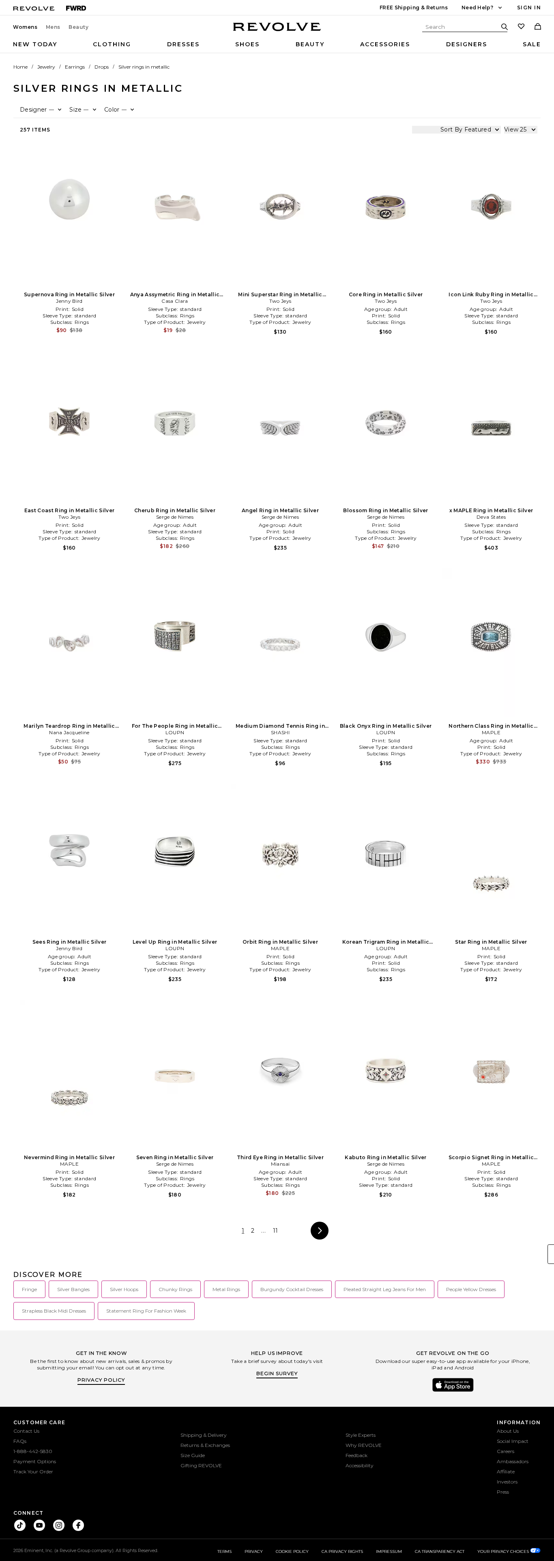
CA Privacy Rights (342, 1551)
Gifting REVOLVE (201, 1465)
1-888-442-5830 (32, 1451)
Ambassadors (512, 1461)
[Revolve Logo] (277, 31)
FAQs (19, 1441)
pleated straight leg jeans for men (385, 1289)
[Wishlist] (521, 27)
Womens (25, 27)
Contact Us (26, 1431)
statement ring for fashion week (146, 1311)
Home (20, 67)
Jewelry (46, 67)
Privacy (254, 1551)
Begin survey (277, 1373)
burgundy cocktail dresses (291, 1289)
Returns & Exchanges (205, 1445)
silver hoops (124, 1289)
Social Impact (512, 1441)
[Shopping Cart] (538, 27)
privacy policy (101, 1380)
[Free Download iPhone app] (453, 1391)
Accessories (385, 44)
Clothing (112, 44)
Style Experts (361, 1435)
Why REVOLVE (364, 1445)
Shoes (247, 44)
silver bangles (73, 1289)
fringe (29, 1289)
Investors (507, 1482)
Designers (466, 44)
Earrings (75, 67)
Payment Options (34, 1461)
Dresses (183, 44)
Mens (53, 27)
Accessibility (360, 1465)
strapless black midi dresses (54, 1311)
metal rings (226, 1289)
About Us (508, 1431)
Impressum (389, 1551)
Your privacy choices (503, 1551)
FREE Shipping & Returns (414, 7)
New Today (35, 44)
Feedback (356, 1455)
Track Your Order (33, 1471)
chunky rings (175, 1289)
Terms (224, 1551)
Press (503, 1492)
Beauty (79, 27)
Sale (532, 44)
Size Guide (192, 1455)
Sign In (529, 7)
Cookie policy (292, 1551)
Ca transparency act (439, 1551)
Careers (505, 1451)
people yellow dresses (471, 1289)
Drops (101, 67)
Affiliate (506, 1471)
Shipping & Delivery (203, 1435)
